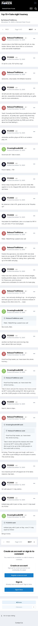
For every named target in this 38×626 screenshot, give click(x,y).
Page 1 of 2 (19, 29)
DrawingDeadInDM (15, 148)
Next (31, 29)
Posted (16, 40)
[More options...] (34, 38)
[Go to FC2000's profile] (4, 58)
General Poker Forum (23, 22)
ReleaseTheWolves (10, 20)
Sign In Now (19, 589)
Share (19, 602)
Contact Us (19, 623)
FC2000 (10, 57)
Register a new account (19, 575)
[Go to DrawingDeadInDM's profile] (4, 149)
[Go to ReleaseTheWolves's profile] (4, 39)
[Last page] (35, 29)
